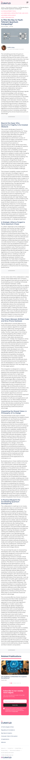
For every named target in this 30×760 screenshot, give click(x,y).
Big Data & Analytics (11, 7)
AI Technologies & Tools (7, 727)
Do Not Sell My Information (7, 752)
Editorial (3, 742)
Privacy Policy (4, 750)
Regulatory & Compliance (8, 730)
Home (3, 7)
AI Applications (5, 739)
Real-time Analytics (8, 17)
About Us (3, 748)
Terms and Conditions (15, 750)
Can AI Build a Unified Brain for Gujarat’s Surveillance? (14, 677)
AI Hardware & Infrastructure (11, 13)
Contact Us (10, 748)
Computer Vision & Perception (9, 736)
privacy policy (15, 711)
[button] (9, 683)
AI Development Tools (9, 11)
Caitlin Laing (10, 47)
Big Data (25, 13)
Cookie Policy (18, 748)
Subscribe (15, 705)
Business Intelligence (9, 15)
